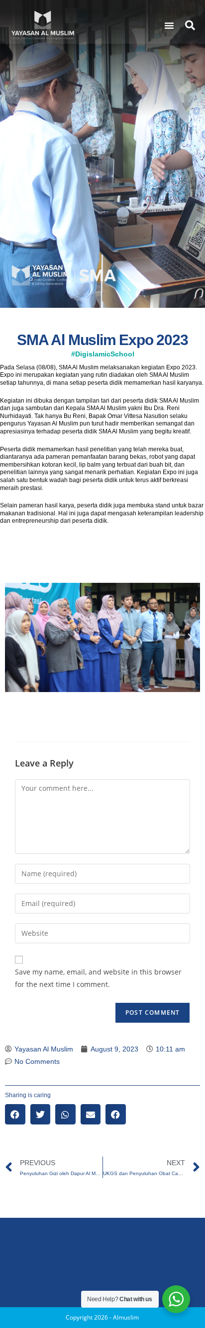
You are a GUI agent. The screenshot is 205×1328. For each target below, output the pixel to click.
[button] (169, 25)
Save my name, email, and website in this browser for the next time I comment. (98, 978)
